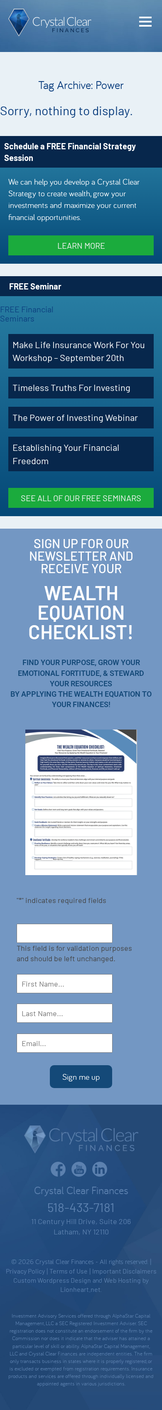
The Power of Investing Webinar (75, 417)
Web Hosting (122, 1280)
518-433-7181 (81, 1207)
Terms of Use (68, 1271)
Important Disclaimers (124, 1271)
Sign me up (81, 1076)
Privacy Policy (25, 1271)
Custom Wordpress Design (52, 1280)
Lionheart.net (80, 1289)
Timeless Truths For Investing (71, 387)
